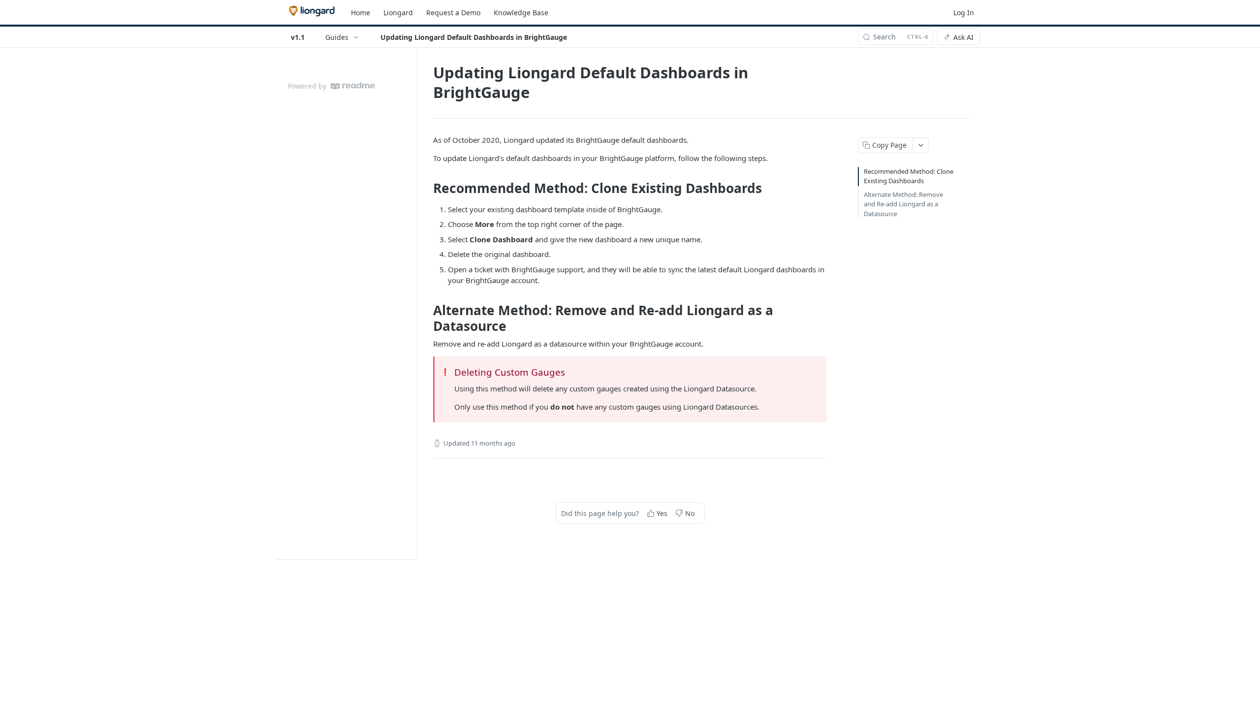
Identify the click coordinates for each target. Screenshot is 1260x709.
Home (360, 12)
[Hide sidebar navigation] (415, 303)
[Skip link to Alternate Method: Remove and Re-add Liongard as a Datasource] (426, 318)
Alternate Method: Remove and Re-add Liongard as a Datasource (903, 204)
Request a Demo (453, 12)
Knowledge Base (521, 12)
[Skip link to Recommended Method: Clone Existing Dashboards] (426, 188)
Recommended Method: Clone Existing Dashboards (908, 176)
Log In (963, 12)
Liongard (398, 12)
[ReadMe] (353, 86)
